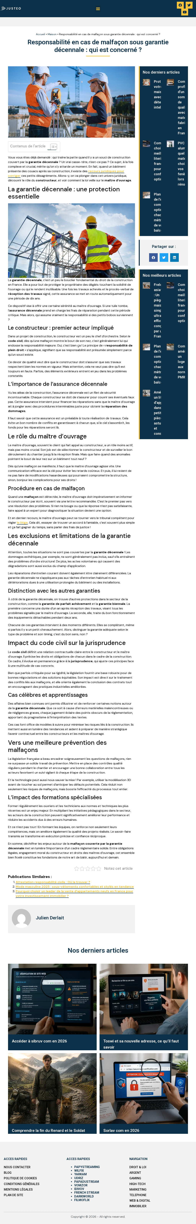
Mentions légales (18, 1189)
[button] (98, 9)
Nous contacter (17, 1167)
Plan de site (13, 1195)
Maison (52, 34)
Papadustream (86, 1181)
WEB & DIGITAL (139, 1200)
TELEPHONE (137, 1195)
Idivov (79, 1189)
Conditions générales (21, 1184)
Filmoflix (82, 1200)
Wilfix (79, 1170)
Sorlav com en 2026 (121, 1130)
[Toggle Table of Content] (51, 147)
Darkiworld (84, 1196)
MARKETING (137, 1189)
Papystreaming (87, 1167)
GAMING (135, 1178)
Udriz (78, 1178)
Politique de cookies (20, 1178)
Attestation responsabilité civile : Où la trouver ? (53, 882)
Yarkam (80, 1174)
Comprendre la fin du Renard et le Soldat (48, 1130)
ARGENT (135, 1173)
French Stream (86, 1192)
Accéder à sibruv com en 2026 (39, 1041)
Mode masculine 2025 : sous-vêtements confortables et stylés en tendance (75, 887)
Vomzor (80, 1185)
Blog (7, 1173)
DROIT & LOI (137, 1167)
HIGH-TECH (137, 1184)
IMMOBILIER (137, 1206)
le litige (22, 523)
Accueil (40, 34)
